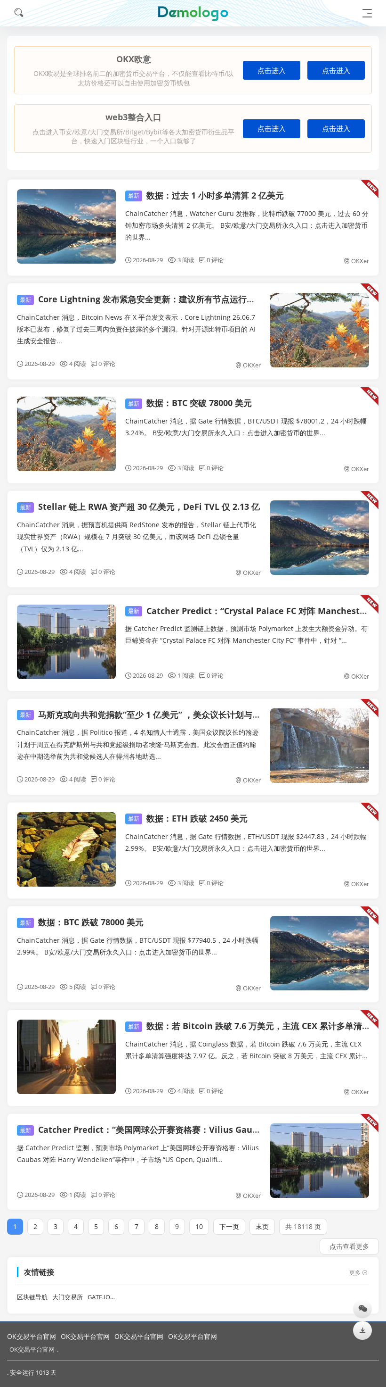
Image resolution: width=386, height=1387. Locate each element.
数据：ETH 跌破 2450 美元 (188, 818)
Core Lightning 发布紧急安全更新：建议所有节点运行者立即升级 (154, 299)
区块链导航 (32, 1297)
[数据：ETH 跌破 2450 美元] (66, 849)
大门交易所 (67, 1297)
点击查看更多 (349, 1246)
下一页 (229, 1226)
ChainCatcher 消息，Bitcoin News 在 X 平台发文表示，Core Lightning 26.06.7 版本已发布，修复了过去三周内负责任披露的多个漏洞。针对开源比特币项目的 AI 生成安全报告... (136, 329)
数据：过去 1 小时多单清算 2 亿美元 (206, 195)
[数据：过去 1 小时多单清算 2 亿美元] (66, 226)
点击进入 (271, 70)
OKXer (360, 261)
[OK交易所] (193, 13)
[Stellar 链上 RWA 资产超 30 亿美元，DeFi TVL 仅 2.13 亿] (319, 537)
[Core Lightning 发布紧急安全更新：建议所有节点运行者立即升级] (319, 330)
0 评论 (215, 260)
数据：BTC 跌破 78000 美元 (82, 922)
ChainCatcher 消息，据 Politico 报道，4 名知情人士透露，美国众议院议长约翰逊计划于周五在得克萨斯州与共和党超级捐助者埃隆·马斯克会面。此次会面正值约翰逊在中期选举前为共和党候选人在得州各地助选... (137, 744)
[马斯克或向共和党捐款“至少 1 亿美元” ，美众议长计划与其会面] (319, 745)
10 (199, 1226)
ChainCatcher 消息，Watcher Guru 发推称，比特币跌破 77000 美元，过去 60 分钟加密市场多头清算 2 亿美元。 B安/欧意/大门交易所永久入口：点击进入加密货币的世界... (247, 225)
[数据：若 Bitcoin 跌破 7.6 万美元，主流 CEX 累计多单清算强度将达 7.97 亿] (66, 1057)
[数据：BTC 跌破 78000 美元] (319, 953)
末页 (262, 1226)
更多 (355, 1273)
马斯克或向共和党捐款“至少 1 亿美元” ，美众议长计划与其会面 (149, 714)
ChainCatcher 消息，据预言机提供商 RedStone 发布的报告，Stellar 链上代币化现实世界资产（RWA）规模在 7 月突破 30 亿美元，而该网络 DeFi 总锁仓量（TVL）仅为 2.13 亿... (136, 536)
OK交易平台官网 (31, 1336)
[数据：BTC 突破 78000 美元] (66, 434)
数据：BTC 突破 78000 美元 (190, 402)
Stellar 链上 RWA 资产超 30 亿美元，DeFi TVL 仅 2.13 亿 (140, 506)
